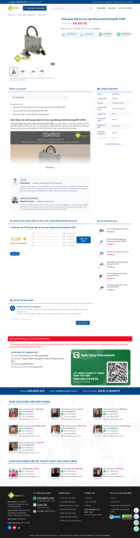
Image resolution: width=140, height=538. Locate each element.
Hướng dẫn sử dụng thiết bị (120, 505)
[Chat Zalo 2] (136, 516)
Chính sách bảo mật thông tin (70, 521)
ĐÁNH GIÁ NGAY (84, 240)
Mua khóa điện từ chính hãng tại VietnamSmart (31, 114)
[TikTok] (19, 528)
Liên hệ (88, 505)
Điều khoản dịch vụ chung (69, 505)
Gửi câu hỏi (82, 323)
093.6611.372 (35, 391)
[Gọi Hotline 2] (136, 528)
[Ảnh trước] (12, 43)
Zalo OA (42, 504)
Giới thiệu (89, 498)
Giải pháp (112, 8)
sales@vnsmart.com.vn (66, 391)
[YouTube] (14, 528)
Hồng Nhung (25, 183)
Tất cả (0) (15, 254)
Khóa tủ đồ (42, 15)
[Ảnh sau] (53, 43)
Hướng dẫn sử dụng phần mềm (120, 510)
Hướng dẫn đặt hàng (67, 502)
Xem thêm (49, 167)
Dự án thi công (125, 8)
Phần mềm (101, 8)
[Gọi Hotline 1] (136, 522)
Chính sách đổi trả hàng (68, 517)
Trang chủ (11, 15)
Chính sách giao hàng (68, 513)
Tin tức (113, 498)
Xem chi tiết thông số (112, 144)
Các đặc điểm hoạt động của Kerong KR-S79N (30, 111)
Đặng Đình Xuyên (27, 201)
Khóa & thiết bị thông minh (27, 15)
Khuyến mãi (115, 502)
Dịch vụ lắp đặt (91, 502)
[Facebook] (10, 528)
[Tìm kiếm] (90, 8)
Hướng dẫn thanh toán (68, 509)
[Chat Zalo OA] (136, 510)
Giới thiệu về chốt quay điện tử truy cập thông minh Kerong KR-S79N (39, 107)
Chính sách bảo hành (67, 498)
